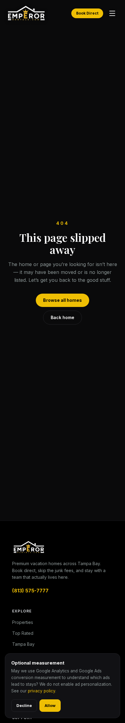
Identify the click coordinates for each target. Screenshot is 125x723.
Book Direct (87, 13)
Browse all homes (62, 300)
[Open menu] (112, 13)
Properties (22, 622)
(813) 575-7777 (30, 591)
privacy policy (41, 690)
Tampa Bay (23, 644)
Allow (50, 705)
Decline (24, 705)
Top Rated (22, 633)
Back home (62, 317)
